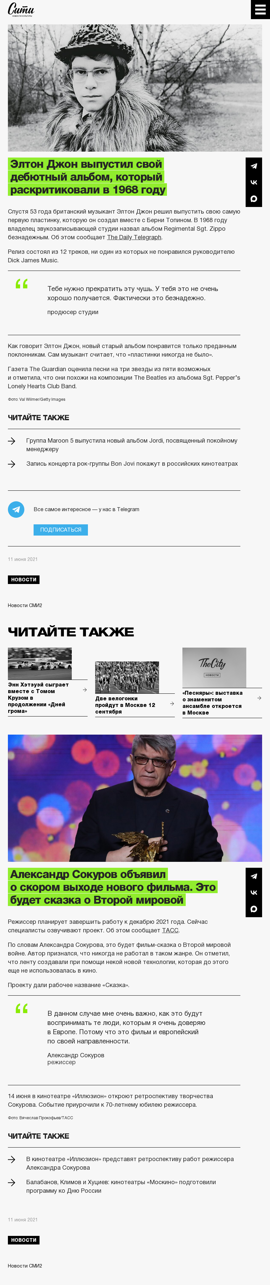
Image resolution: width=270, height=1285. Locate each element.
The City (21, 9)
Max (254, 198)
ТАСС (170, 930)
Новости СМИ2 (25, 605)
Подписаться (60, 530)
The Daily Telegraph (134, 237)
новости (23, 579)
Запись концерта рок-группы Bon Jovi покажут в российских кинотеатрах (132, 463)
